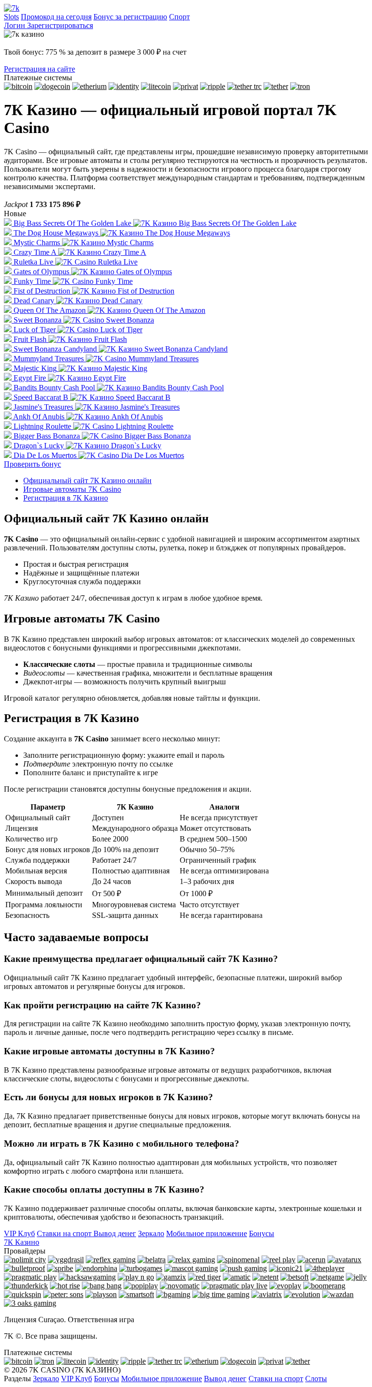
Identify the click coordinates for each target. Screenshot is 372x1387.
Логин (15, 25)
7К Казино (21, 1242)
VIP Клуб (19, 1233)
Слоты (316, 1378)
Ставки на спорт (64, 1233)
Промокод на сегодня (56, 17)
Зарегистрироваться (60, 25)
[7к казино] (11, 8)
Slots (11, 17)
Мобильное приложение (206, 1233)
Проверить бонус (32, 464)
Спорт (179, 17)
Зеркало (151, 1233)
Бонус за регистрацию (130, 17)
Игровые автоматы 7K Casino (72, 489)
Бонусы (261, 1233)
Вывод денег (114, 1233)
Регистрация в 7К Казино (65, 498)
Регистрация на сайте (39, 69)
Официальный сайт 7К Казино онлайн (87, 480)
